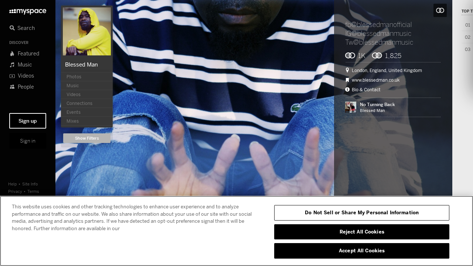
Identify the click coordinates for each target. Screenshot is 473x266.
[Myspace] (27, 10)
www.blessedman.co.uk (375, 80)
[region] (236, 231)
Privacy (15, 191)
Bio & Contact (366, 90)
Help (12, 184)
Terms (33, 191)
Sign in (27, 140)
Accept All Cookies (362, 250)
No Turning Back (377, 104)
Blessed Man (81, 64)
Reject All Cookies (362, 231)
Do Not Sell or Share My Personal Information (362, 212)
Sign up (27, 120)
